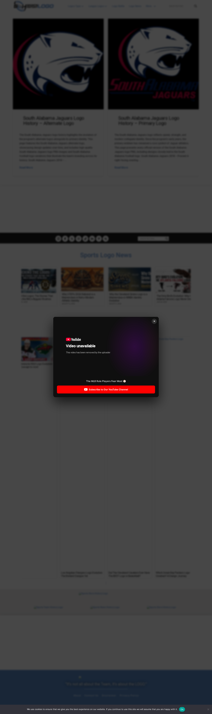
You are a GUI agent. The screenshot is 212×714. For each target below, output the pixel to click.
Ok (182, 709)
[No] (208, 709)
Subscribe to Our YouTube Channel (108, 389)
